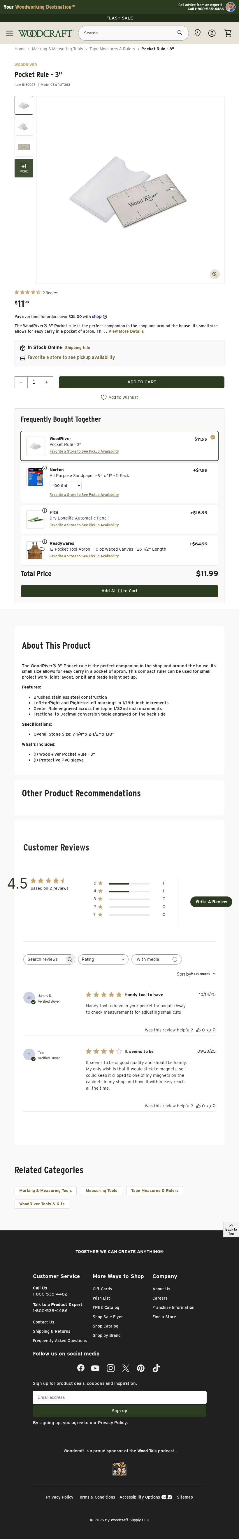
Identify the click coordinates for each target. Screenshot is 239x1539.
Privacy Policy (112, 1422)
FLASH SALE (119, 18)
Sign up (119, 1410)
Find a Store (164, 1316)
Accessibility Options (139, 1497)
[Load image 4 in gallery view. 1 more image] (24, 168)
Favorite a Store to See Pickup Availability (84, 451)
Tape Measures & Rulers (112, 49)
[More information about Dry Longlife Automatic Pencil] (44, 510)
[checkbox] (119, 446)
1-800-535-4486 (50, 1310)
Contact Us (43, 1322)
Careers (160, 1298)
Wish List (101, 1298)
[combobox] (103, 959)
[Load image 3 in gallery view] (24, 147)
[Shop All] (9, 33)
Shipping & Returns (51, 1331)
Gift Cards (102, 1289)
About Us (161, 1289)
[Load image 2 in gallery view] (24, 126)
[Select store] (197, 32)
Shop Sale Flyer (108, 1316)
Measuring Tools (101, 1190)
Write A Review (211, 901)
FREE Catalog (106, 1307)
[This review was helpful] (198, 1030)
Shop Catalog (105, 1326)
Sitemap (185, 1497)
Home (20, 49)
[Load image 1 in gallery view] (24, 105)
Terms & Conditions (96, 1497)
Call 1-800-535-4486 (206, 9)
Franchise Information (173, 1307)
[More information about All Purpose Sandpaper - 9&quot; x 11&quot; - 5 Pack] (44, 467)
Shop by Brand (107, 1335)
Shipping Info (77, 347)
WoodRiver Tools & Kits (42, 1204)
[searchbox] (44, 959)
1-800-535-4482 (50, 1294)
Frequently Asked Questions (60, 1340)
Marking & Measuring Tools (57, 49)
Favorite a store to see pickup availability (71, 357)
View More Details (126, 331)
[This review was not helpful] (209, 1030)
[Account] (211, 33)
